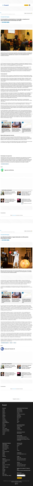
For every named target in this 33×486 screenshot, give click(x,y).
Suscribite (26, 5)
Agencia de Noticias (9, 170)
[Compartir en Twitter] (5, 22)
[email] (7, 22)
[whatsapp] (2, 22)
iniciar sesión (14, 215)
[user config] (29, 5)
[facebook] (4, 22)
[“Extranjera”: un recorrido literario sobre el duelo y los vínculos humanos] (2, 193)
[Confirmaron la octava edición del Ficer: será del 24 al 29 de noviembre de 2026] (19, 200)
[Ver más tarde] (1, 22)
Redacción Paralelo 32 (10, 348)
